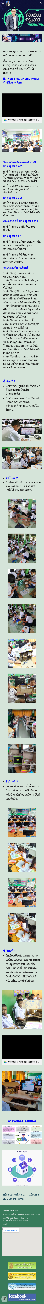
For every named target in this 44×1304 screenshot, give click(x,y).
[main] (22, 68)
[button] (3, 3)
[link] (22, 108)
